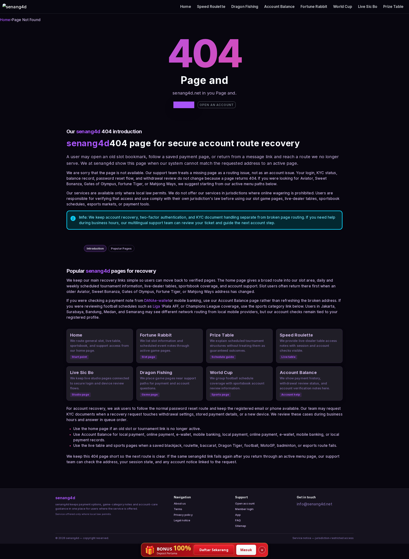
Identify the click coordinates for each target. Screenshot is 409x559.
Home (185, 6)
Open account (245, 503)
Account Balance (279, 6)
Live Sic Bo (367, 6)
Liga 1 (158, 306)
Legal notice (182, 520)
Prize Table (393, 6)
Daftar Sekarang (214, 550)
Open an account (217, 105)
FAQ (238, 520)
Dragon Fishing (244, 6)
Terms (178, 509)
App (238, 514)
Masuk (246, 550)
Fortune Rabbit (314, 6)
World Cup (342, 6)
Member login (244, 509)
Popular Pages (121, 248)
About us (180, 503)
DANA (149, 300)
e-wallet (161, 300)
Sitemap (240, 525)
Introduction (95, 248)
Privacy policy (183, 514)
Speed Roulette (211, 6)
